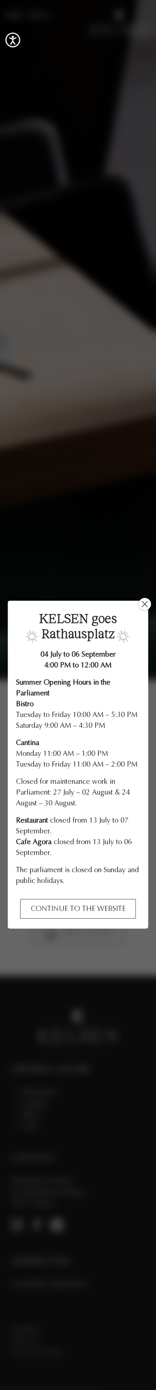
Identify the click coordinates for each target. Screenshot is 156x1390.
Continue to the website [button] (78, 908)
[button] (13, 40)
